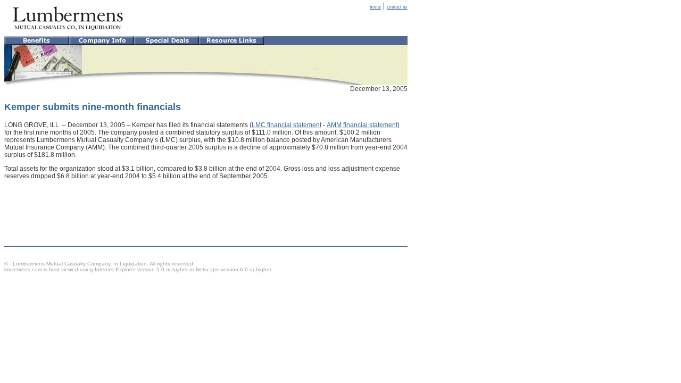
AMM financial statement (362, 125)
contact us (397, 7)
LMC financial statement (286, 125)
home (375, 7)
